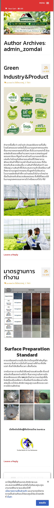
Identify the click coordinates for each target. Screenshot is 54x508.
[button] (42, 3)
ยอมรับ (42, 502)
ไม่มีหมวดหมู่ (19, 82)
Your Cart (15, 8)
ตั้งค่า (9, 496)
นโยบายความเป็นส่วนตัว (16, 491)
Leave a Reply (11, 254)
